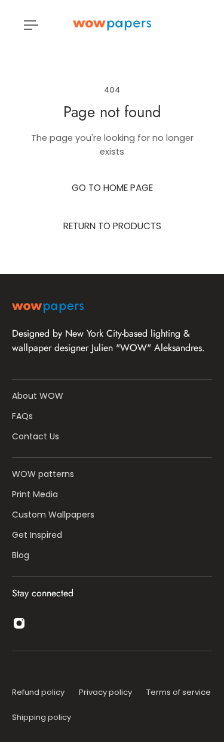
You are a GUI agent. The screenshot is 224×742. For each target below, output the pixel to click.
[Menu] (31, 25)
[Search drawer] (190, 25)
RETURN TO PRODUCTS (112, 226)
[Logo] (112, 25)
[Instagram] (19, 623)
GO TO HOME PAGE (112, 187)
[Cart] (200, 25)
